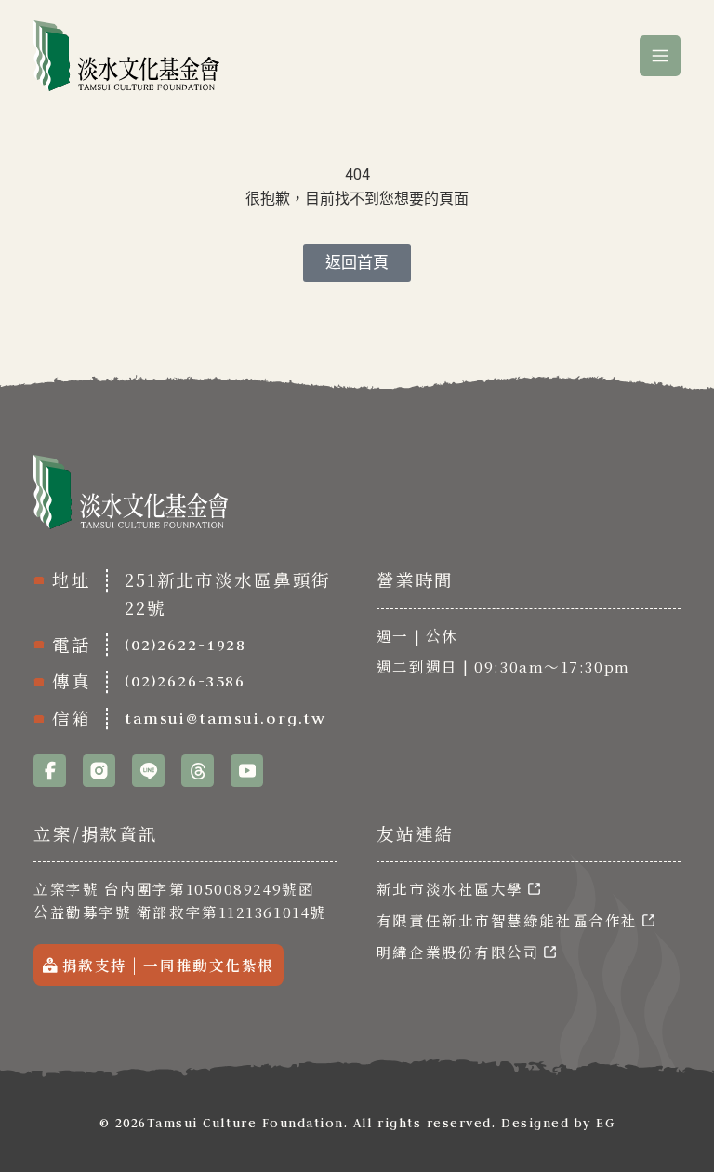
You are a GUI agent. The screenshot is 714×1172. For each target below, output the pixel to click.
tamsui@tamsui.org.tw (225, 718)
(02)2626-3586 (185, 681)
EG (605, 1122)
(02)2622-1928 (185, 644)
